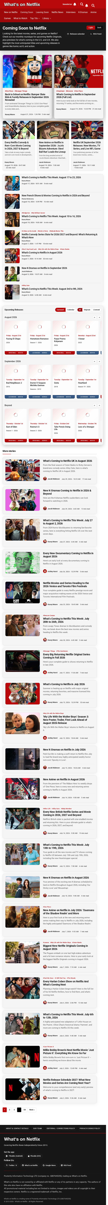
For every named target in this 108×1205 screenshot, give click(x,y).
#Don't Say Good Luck (29, 249)
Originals (87, 310)
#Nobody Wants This (56, 231)
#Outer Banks (65, 249)
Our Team (37, 1128)
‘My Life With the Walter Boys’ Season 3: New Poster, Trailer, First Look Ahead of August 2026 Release (66, 720)
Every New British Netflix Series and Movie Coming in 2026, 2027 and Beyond (67, 813)
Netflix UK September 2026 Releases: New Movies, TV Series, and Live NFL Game (87, 145)
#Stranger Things (21, 91)
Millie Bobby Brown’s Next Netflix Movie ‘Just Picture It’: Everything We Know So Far (68, 1052)
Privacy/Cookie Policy (90, 1128)
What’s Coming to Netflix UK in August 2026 (67, 460)
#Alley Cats (26, 285)
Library (46, 18)
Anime (93, 12)
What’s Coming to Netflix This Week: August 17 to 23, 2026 (51, 177)
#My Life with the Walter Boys (48, 249)
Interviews (70, 12)
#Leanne (46, 942)
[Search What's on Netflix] (93, 5)
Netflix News (57, 12)
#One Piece (9, 91)
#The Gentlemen (62, 651)
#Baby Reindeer (66, 809)
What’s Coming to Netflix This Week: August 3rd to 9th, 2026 (52, 288)
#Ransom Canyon (49, 615)
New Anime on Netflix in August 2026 (64, 779)
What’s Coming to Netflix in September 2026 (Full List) (76, 95)
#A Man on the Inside (29, 231)
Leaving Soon (42, 12)
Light (91, 27)
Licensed (96, 310)
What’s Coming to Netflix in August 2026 (42, 252)
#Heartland (60, 91)
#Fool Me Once (48, 978)
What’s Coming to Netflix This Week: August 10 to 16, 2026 (51, 216)
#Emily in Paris (43, 231)
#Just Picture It (48, 1047)
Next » (32, 1110)
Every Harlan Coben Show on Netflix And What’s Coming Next (66, 983)
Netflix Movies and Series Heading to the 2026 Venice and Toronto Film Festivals (66, 585)
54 (25, 1110)
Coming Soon (26, 12)
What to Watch (20, 18)
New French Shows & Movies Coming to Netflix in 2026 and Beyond (56, 195)
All (80, 310)
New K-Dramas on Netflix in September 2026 (44, 268)
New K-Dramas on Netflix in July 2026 (64, 749)
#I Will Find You (60, 978)
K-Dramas (83, 12)
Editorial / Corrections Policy (61, 1128)
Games (7, 18)
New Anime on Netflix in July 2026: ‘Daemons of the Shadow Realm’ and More (68, 912)
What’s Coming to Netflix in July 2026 (64, 684)
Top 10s (34, 18)
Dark (99, 27)
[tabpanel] (53, 379)
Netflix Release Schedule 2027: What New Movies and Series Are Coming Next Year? (66, 1081)
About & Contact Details (17, 1128)
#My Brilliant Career (38, 213)
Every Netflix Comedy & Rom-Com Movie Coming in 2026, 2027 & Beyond (18, 145)
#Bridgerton (26, 213)
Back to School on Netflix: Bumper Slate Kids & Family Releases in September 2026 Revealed (27, 97)
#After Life (46, 809)
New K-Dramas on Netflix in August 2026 (66, 877)
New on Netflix (11, 12)
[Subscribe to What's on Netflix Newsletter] (86, 5)
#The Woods (71, 978)
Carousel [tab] (60, 310)
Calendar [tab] (70, 310)
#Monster (69, 91)
